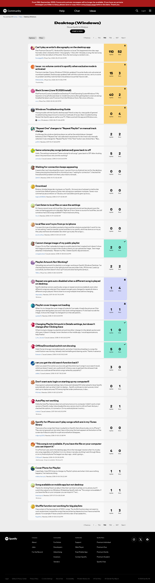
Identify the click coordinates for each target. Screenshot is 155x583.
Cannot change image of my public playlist (57, 243)
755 (104, 38)
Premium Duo (102, 547)
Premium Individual (104, 542)
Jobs (33, 547)
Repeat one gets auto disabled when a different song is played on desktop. (67, 282)
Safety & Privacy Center (19, 579)
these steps (91, 4)
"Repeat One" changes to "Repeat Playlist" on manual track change (65, 129)
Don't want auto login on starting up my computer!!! (62, 381)
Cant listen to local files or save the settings (57, 205)
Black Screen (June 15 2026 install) (53, 90)
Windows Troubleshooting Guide (53, 109)
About (34, 542)
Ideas (93, 11)
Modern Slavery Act (83, 579)
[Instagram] (133, 539)
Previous (87, 38)
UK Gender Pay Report (112, 579)
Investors (56, 557)
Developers (57, 547)
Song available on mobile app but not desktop (59, 484)
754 (99, 38)
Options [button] (32, 38)
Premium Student (103, 557)
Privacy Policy (34, 579)
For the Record (37, 552)
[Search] (137, 10)
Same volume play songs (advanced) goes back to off (63, 150)
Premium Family (102, 552)
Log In (143, 11)
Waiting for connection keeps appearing (56, 167)
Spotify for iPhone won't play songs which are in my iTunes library (65, 423)
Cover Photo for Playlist (47, 467)
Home (15, 17)
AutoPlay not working (47, 400)
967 (117, 38)
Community (14, 11)
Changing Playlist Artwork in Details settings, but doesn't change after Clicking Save (65, 325)
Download (40, 186)
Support (78, 542)
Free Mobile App (81, 552)
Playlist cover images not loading (52, 305)
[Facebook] (147, 539)
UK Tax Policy (97, 579)
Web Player (79, 547)
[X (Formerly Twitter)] (140, 539)
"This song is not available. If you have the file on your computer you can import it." (68, 445)
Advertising (57, 552)
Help (62, 11)
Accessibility (70, 579)
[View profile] (33, 48)
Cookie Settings (47, 579)
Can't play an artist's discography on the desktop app (62, 47)
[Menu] (150, 10)
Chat (77, 11)
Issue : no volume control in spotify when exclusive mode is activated (66, 67)
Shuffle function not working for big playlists (58, 505)
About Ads (59, 579)
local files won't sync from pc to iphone (55, 224)
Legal (7, 579)
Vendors (56, 562)
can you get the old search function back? (57, 362)
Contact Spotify (81, 557)
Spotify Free (101, 562)
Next (123, 38)
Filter (41, 38)
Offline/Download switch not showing (55, 345)
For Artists (57, 542)
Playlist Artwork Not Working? (51, 262)
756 (110, 38)
